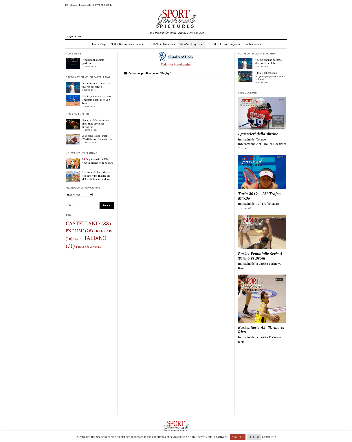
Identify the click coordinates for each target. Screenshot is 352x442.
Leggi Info (269, 437)
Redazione (85, 4)
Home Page (99, 44)
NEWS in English (190, 44)
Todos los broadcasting (176, 64)
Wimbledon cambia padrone (93, 61)
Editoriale (71, 4)
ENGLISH (79, 231)
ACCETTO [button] (237, 437)
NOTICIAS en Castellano (126, 44)
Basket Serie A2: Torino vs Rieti (261, 329)
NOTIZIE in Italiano (160, 44)
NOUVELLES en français (222, 44)
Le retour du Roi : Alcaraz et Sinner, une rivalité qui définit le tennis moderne (96, 176)
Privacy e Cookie (102, 4)
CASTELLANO (88, 223)
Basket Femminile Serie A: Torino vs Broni (261, 255)
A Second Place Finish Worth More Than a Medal (97, 137)
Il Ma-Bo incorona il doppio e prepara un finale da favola (270, 76)
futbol (77, 239)
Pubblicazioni (253, 44)
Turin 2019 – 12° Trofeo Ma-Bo (259, 195)
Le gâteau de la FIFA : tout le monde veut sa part (97, 161)
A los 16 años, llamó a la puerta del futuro (96, 85)
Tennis (82, 246)
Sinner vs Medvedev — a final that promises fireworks (95, 124)
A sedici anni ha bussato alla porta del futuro (268, 61)
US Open (96, 246)
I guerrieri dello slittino (258, 134)
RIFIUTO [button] (254, 437)
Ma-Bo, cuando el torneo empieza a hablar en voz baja (96, 100)
